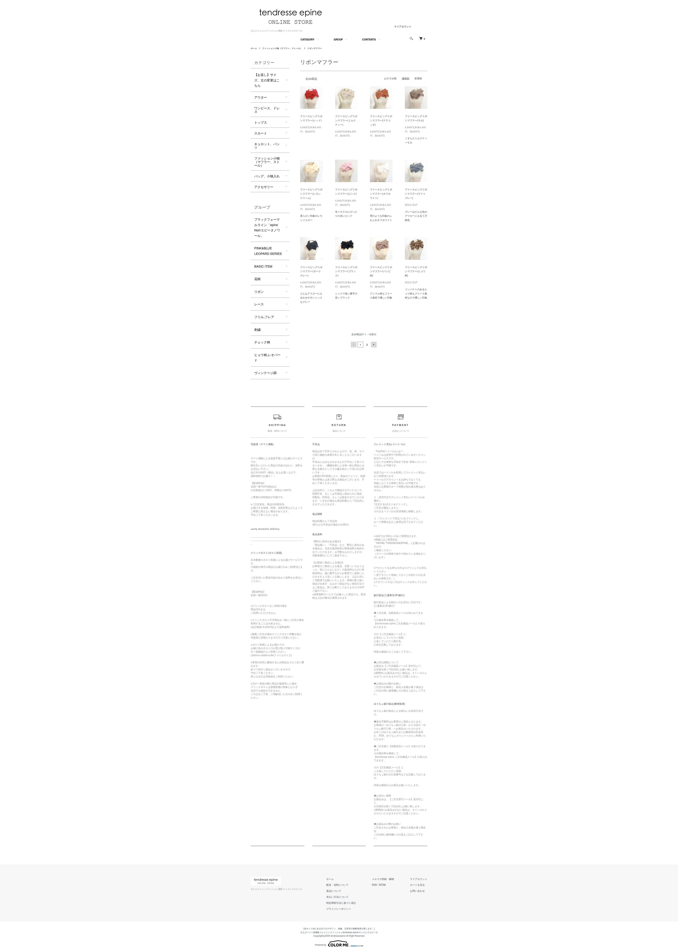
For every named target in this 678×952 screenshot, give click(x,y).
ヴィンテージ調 (265, 372)
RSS (374, 884)
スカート (260, 133)
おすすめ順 (390, 78)
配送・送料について (337, 884)
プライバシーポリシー (338, 908)
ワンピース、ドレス (267, 110)
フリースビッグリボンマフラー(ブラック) (346, 271)
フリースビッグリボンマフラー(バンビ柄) (381, 271)
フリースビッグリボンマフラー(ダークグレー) (311, 271)
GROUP (338, 39)
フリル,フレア (264, 316)
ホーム (254, 48)
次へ (374, 344)
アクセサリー (263, 186)
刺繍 (257, 329)
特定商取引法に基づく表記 (341, 902)
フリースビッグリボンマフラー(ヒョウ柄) (416, 271)
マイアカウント (402, 26)
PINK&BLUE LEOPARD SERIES (268, 251)
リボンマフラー (314, 48)
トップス (260, 122)
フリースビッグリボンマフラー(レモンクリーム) (311, 194)
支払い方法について (337, 896)
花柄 (257, 278)
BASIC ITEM (263, 266)
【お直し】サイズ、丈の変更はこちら (267, 80)
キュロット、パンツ (267, 145)
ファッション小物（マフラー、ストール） (282, 48)
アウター (260, 97)
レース (259, 304)
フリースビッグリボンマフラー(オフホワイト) (381, 194)
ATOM (382, 884)
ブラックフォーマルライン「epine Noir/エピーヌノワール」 (267, 227)
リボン (259, 291)
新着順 (418, 78)
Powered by (320, 944)
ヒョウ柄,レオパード (267, 357)
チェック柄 (262, 342)
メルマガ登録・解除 (383, 879)
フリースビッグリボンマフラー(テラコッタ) (381, 120)
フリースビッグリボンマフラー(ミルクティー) (346, 120)
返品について (333, 890)
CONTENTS (369, 39)
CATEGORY (307, 39)
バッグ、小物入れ (267, 176)
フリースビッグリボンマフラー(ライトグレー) (416, 194)
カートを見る (417, 884)
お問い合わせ (417, 890)
